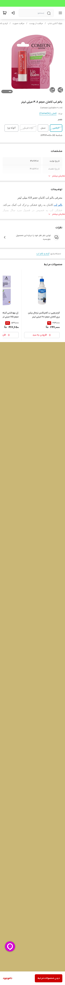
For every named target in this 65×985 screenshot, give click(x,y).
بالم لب (58, 204)
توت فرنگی (28, 128)
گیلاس (56, 128)
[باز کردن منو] (59, 13)
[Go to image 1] (10, 91)
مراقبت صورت (18, 23)
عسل (43, 128)
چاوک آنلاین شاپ (55, 23)
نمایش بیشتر (58, 175)
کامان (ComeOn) (47, 113)
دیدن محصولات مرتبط (49, 978)
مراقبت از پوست (36, 23)
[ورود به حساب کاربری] (13, 12)
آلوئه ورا (11, 128)
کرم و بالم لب (42, 253)
